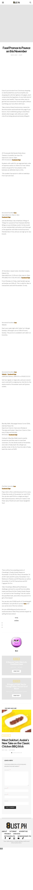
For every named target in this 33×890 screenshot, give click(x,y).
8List (16, 651)
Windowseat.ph (24, 836)
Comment (7, 770)
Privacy (7, 834)
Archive (16, 834)
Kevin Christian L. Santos (20, 691)
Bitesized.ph (9, 836)
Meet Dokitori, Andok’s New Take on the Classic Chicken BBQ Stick (16, 743)
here (14, 486)
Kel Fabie (20, 667)
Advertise (23, 831)
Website (6, 801)
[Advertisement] (16, 867)
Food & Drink (6, 735)
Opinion (16, 659)
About (4, 831)
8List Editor (12, 750)
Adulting (16, 681)
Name (6, 788)
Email (6, 794)
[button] (11, 752)
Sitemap (13, 831)
